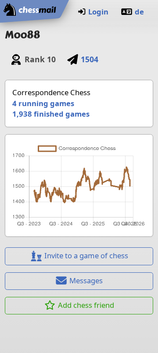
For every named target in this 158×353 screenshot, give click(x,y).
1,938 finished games (51, 114)
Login (98, 12)
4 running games (43, 103)
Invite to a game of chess (86, 255)
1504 (89, 59)
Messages (86, 280)
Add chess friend (86, 305)
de (139, 12)
